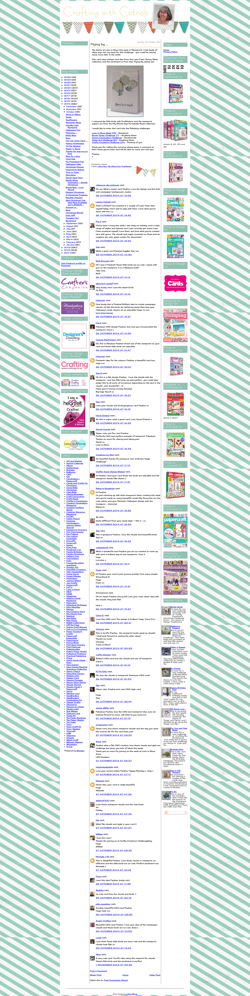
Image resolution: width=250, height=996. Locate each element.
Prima (69, 658)
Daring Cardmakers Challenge (107, 138)
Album (69, 465)
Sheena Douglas (74, 680)
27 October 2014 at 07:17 (113, 774)
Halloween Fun (73, 130)
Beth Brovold (102, 261)
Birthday (70, 470)
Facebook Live (73, 550)
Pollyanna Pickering (76, 654)
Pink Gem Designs (75, 645)
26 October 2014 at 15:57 (113, 395)
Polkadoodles (73, 649)
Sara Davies (72, 665)
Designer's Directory (76, 530)
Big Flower (175, 668)
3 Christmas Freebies (77, 195)
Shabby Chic (72, 676)
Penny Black (72, 642)
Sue (98, 247)
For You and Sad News (178, 729)
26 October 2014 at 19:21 (113, 586)
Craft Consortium (75, 496)
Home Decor (72, 574)
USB (68, 733)
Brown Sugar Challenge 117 (105, 135)
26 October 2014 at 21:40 (114, 679)
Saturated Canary (75, 673)
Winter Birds (176, 607)
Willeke (99, 834)
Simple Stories (73, 685)
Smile (68, 117)
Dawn (98, 570)
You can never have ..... (77, 141)
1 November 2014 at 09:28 (114, 965)
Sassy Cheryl (73, 671)
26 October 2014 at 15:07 (114, 367)
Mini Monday (73, 607)
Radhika (100, 890)
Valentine (71, 735)
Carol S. (100, 615)
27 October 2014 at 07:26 (114, 794)
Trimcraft (70, 731)
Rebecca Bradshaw (105, 488)
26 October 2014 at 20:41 (114, 623)
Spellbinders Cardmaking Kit (74, 699)
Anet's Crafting (103, 921)
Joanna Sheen (73, 581)
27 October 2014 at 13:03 (113, 870)
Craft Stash (72, 499)
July (68, 229)
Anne (98, 741)
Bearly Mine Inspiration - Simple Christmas (77, 182)
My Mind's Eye (74, 614)
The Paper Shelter (75, 720)
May (68, 234)
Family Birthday (74, 552)
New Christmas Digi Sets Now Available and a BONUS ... (76, 202)
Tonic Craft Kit (73, 727)
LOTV (69, 587)
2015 (67, 101)
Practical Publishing (76, 656)
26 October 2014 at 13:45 (113, 215)
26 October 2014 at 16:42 (113, 448)
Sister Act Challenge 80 (104, 140)
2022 (67, 82)
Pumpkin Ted (72, 218)
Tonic (69, 724)
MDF (69, 592)
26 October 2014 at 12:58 (113, 195)
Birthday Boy (176, 749)
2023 (67, 80)
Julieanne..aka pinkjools (107, 185)
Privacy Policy (170, 52)
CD (68, 476)
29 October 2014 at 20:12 (114, 898)
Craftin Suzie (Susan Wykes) (110, 472)
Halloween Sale (73, 164)
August (70, 226)
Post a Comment (98, 971)
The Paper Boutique (76, 718)
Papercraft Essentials (71, 637)
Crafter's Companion (77, 501)
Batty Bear (71, 135)
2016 (67, 98)
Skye (98, 954)
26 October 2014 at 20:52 (114, 648)
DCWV (69, 516)
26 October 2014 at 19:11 (113, 564)
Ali (97, 517)
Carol (98, 323)
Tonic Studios (73, 729)
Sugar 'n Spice (73, 149)
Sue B (99, 373)
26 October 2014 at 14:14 (113, 277)
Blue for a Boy (73, 156)
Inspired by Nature (75, 169)
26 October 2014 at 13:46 (113, 241)
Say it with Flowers (175, 771)
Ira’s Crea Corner (104, 313)
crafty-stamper (103, 655)
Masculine (71, 603)
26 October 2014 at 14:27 (113, 316)
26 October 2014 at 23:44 (114, 701)
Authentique (72, 468)
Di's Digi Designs (75, 532)
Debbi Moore (73, 519)
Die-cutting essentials (72, 537)
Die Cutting (72, 534)
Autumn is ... (72, 207)
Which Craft (72, 740)
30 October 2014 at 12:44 (113, 948)
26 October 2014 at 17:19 (113, 465)
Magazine (71, 596)
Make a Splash (177, 647)
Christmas (71, 490)
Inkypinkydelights (104, 767)
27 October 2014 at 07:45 (114, 814)
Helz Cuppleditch (75, 572)
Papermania (72, 640)
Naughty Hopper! (74, 197)
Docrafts (70, 541)
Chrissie (100, 629)
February (71, 242)
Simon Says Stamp (76, 682)
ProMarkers (127, 166)
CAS (68, 474)
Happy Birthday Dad (178, 689)
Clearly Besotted (74, 494)
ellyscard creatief (104, 283)
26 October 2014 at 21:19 (113, 665)
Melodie (100, 781)
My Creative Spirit (75, 611)
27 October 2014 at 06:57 (114, 761)
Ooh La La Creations (76, 629)
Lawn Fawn (102, 166)
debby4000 (103, 800)
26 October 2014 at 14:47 (113, 350)
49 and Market (74, 461)
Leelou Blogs (131, 994)
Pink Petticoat (73, 647)
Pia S (98, 221)
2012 (67, 250)
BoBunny (71, 472)
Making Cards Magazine (73, 599)
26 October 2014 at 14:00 (114, 254)
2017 (67, 96)
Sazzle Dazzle (103, 429)
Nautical (70, 616)
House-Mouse (73, 576)
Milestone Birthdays (76, 605)
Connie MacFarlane (106, 340)
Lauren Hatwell (103, 202)
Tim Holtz (71, 722)
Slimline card (72, 693)
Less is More (73, 589)
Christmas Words (74, 213)
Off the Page (72, 625)
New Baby (71, 618)
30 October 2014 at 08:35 (114, 914)
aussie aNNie (102, 708)
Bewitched (71, 221)
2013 (67, 247)
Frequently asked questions (75, 564)
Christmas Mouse (75, 167)
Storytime (71, 175)
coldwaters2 (102, 547)
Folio (68, 561)
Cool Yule (70, 159)
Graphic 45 (72, 567)
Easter (69, 545)
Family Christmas (75, 554)
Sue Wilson (72, 711)
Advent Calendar (74, 463)
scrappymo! (102, 725)
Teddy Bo (71, 716)
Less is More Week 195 (104, 133)
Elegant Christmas (75, 192)
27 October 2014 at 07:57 (114, 828)
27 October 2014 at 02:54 (114, 735)
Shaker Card (72, 678)
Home (125, 975)
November (71, 109)
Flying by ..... (71, 133)
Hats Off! (70, 215)
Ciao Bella (71, 492)
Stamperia (71, 704)
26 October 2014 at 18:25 (113, 510)
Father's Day (72, 556)
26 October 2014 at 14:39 (113, 333)
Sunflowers (71, 120)
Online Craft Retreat (76, 627)
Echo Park (71, 547)
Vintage (70, 738)
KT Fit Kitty (101, 671)
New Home (71, 620)
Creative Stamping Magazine (75, 513)
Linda (98, 938)
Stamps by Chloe (75, 707)
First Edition (72, 558)
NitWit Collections (75, 623)
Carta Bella (71, 488)
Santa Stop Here (74, 178)
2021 (67, 85)
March (69, 239)
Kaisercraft (71, 585)
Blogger (80, 751)
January (70, 245)
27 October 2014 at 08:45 (114, 850)
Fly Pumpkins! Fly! (75, 162)
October (70, 112)
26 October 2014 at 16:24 (113, 423)
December (71, 106)
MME (69, 594)
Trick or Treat (72, 172)
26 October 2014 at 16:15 (113, 409)
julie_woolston (103, 904)
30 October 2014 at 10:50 (114, 931)
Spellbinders (72, 696)
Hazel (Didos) (103, 415)
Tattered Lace (73, 713)
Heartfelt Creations (76, 569)
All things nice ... (178, 709)
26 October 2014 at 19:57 (113, 609)
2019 (67, 90)
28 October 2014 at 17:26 (113, 884)
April (69, 237)
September (72, 223)
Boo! (68, 138)
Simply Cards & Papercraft (74, 688)
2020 (68, 88)
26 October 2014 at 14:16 (113, 294)
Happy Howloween (75, 143)
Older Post (154, 975)
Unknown (100, 300)
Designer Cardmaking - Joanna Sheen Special (73, 524)
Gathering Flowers (175, 627)
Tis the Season (73, 146)
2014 (67, 104)
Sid (97, 820)
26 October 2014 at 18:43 (113, 541)
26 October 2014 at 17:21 (113, 482)
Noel (68, 210)
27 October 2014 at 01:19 (113, 718)
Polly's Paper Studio (76, 651)
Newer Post (95, 975)
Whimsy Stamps (74, 742)
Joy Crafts (71, 583)
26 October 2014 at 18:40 (114, 524)
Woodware (71, 744)
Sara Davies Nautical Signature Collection (76, 668)
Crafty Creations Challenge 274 (108, 142)
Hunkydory (71, 578)
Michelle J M (102, 857)
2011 (67, 253)
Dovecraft (71, 543)
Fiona (98, 876)
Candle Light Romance (72, 126)
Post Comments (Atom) (116, 980)
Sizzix (69, 691)
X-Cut (69, 747)
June (69, 231)
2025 (67, 77)
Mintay (70, 609)
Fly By (173, 792)
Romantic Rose (73, 122)
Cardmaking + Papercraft (73, 480)
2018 (67, 93)
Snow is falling (73, 114)
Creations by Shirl (105, 455)
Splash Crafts (73, 702)
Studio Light (72, 709)
